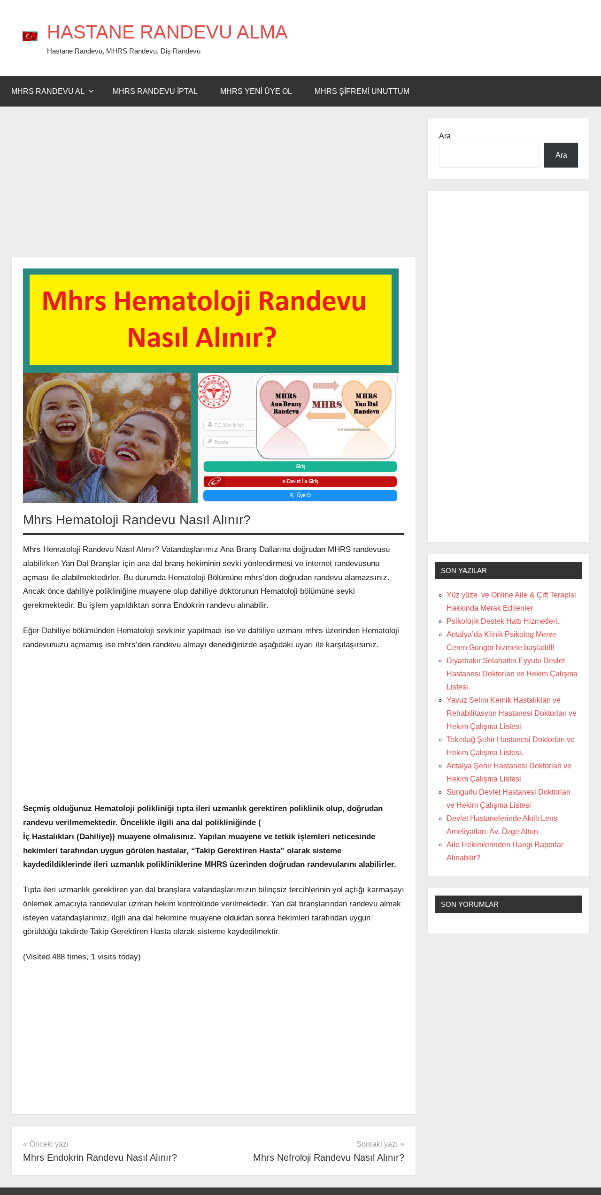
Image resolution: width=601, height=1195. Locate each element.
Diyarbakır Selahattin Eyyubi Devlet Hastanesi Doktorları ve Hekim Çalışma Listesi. (512, 674)
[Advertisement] (213, 187)
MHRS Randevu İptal (155, 91)
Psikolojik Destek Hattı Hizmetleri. (503, 621)
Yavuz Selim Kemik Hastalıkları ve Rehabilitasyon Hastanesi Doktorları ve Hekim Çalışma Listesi (512, 713)
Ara (445, 136)
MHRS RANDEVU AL (48, 91)
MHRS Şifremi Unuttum (362, 91)
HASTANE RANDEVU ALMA (167, 32)
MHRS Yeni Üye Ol (256, 91)
